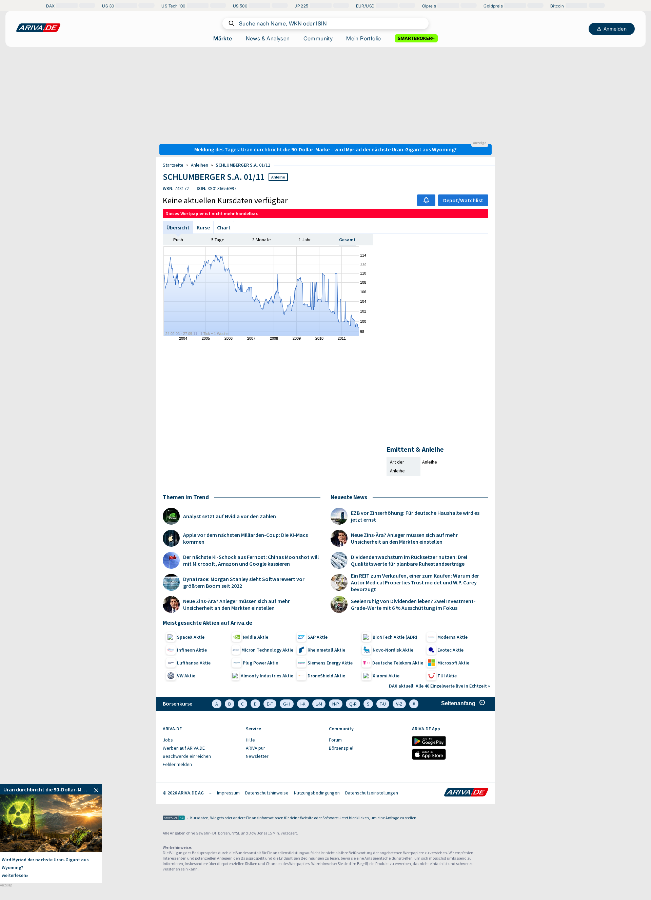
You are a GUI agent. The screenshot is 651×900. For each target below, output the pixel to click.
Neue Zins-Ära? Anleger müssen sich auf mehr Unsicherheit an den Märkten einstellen (236, 604)
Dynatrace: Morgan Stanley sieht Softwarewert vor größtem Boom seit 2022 (243, 582)
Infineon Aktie (192, 650)
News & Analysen (268, 38)
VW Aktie (186, 676)
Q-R (353, 704)
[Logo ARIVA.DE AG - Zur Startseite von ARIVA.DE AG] (174, 818)
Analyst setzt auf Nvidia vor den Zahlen (229, 516)
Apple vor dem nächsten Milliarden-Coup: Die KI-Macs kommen (245, 538)
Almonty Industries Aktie (267, 676)
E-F (270, 704)
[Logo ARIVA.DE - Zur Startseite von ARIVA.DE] (466, 792)
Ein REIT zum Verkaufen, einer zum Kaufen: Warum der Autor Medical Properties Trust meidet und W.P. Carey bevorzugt (415, 582)
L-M (319, 704)
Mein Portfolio (363, 38)
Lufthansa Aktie (194, 663)
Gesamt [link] (347, 240)
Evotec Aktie (450, 650)
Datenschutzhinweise (267, 793)
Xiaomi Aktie (386, 676)
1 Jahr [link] (305, 240)
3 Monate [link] (261, 240)
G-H (286, 704)
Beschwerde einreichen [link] (187, 756)
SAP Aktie (318, 637)
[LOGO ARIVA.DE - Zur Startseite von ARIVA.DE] (38, 27)
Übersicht (178, 227)
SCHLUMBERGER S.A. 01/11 (243, 165)
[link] (51, 789)
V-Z (399, 704)
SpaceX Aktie (190, 637)
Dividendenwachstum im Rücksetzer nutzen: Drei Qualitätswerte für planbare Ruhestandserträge (409, 560)
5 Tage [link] (217, 240)
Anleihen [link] (199, 165)
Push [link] (178, 240)
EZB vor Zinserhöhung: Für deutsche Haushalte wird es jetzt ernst (415, 516)
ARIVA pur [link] (255, 748)
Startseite (173, 165)
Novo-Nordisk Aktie (393, 650)
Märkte (222, 38)
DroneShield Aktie (326, 676)
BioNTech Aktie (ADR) (395, 637)
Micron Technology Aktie (267, 650)
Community (318, 38)
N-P (335, 704)
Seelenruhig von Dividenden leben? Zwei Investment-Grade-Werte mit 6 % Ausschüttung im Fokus (413, 604)
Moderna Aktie (452, 637)
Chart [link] (224, 227)
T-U (383, 704)
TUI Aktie (447, 676)
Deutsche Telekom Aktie (397, 663)
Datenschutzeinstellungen (371, 793)
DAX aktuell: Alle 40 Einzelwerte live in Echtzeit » (439, 686)
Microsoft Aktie (453, 663)
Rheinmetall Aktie (326, 650)
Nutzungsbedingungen (317, 793)
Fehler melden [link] (177, 764)
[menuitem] (201, 740)
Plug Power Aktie (260, 663)
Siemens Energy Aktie (330, 663)
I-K (302, 704)
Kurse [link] (203, 227)
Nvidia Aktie (255, 637)
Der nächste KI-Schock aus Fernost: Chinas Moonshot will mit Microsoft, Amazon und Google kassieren (251, 560)
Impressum (228, 793)
